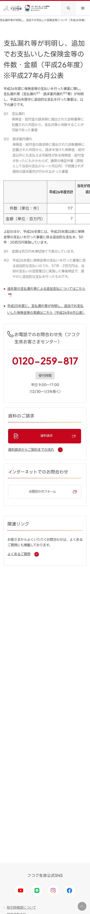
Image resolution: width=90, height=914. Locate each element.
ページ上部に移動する (82, 906)
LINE (37, 891)
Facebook (70, 891)
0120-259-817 (45, 361)
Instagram (53, 891)
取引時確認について (21, 907)
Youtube (20, 891)
